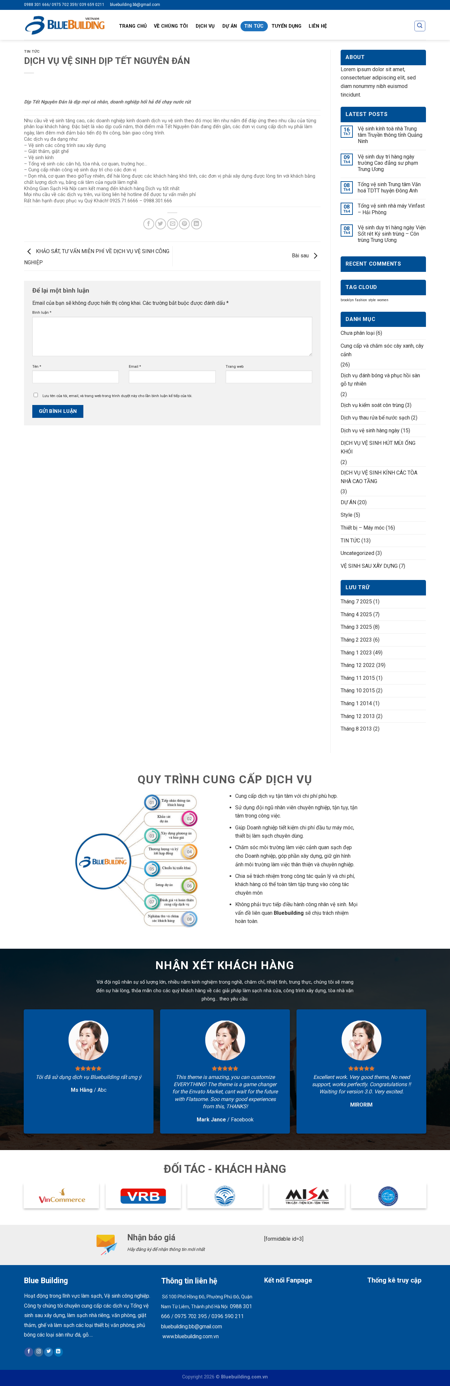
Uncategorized (357, 553)
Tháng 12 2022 (358, 665)
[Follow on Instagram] (38, 1352)
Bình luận (41, 312)
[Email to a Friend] (172, 223)
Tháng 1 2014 (356, 703)
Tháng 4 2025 (356, 614)
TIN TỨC (254, 26)
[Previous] (24, 1198)
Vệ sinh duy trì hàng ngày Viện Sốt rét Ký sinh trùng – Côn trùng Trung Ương (392, 233)
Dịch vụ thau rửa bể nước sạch (375, 418)
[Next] (426, 1198)
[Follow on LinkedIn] (58, 1352)
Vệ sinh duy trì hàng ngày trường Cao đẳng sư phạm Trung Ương (388, 163)
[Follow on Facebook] (28, 1352)
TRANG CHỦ (133, 26)
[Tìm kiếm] (420, 26)
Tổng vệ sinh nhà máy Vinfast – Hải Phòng (391, 209)
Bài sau (301, 256)
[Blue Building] (64, 25)
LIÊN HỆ (318, 26)
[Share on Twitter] (160, 223)
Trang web (234, 366)
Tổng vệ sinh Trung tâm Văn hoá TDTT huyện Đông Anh (389, 187)
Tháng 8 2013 (356, 729)
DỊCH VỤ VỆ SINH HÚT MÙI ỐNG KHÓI (378, 447)
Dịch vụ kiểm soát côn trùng (372, 405)
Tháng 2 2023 (356, 640)
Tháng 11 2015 (358, 678)
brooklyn (347, 300)
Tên (36, 366)
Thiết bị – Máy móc (362, 528)
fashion (361, 300)
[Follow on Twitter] (48, 1352)
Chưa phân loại (358, 333)
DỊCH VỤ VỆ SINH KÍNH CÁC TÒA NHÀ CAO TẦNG (379, 477)
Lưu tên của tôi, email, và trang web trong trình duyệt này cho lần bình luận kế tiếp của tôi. (117, 396)
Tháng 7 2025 (356, 601)
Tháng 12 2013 (358, 716)
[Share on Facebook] (148, 223)
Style (346, 515)
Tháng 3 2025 (356, 627)
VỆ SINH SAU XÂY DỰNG (369, 566)
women (382, 300)
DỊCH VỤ (205, 26)
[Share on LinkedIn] (196, 223)
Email (135, 366)
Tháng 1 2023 (356, 653)
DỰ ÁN (229, 26)
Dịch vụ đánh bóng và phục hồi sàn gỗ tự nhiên (380, 379)
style (372, 300)
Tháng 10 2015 (358, 690)
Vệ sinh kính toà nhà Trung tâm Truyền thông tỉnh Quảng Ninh (390, 135)
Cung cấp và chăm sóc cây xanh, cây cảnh (382, 350)
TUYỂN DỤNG (286, 26)
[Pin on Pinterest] (184, 223)
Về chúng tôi (171, 26)
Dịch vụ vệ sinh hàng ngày (370, 430)
